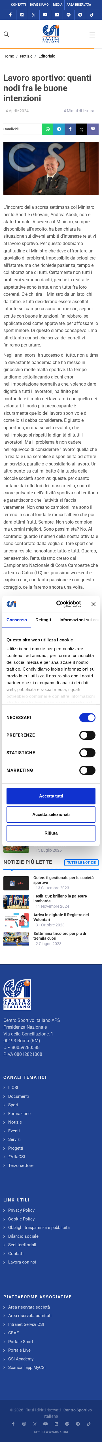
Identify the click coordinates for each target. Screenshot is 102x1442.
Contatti (18, 5)
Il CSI (13, 1087)
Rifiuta (51, 833)
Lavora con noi (22, 1262)
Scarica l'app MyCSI (27, 1367)
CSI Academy (20, 1359)
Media (57, 5)
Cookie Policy (21, 1219)
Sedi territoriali (22, 1244)
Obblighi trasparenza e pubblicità (39, 1227)
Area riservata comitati (30, 1315)
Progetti (15, 1148)
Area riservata (79, 5)
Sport (13, 1104)
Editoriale (47, 56)
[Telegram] (80, 15)
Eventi (14, 1130)
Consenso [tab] (17, 619)
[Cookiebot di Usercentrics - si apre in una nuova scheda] (60, 604)
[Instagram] (22, 15)
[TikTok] (91, 15)
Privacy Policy (21, 1210)
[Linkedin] (57, 15)
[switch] (87, 735)
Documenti (18, 1096)
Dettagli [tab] (43, 619)
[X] (33, 15)
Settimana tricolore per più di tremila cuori (59, 936)
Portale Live (19, 1350)
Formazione (19, 1113)
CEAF (13, 1332)
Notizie (26, 56)
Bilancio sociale (23, 1236)
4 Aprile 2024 (17, 111)
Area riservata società (29, 1307)
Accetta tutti (51, 796)
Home (8, 56)
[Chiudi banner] (93, 604)
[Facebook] (10, 15)
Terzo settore (20, 1165)
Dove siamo (39, 5)
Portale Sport (20, 1341)
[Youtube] (45, 15)
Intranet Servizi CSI (26, 1324)
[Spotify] (68, 15)
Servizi (14, 1139)
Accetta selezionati (51, 814)
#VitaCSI (16, 1156)
